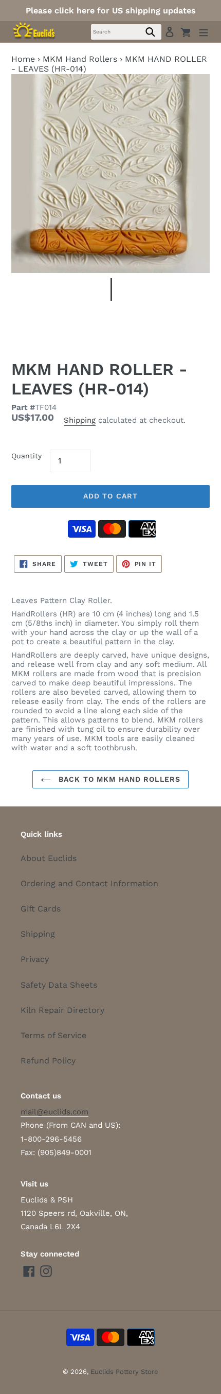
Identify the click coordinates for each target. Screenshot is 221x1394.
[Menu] (203, 31)
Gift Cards (41, 909)
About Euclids (49, 858)
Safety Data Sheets (59, 985)
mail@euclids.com (54, 1111)
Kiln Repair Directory (62, 1010)
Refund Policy (48, 1060)
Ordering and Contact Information (89, 883)
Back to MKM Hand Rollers (118, 779)
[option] (110, 292)
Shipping (80, 420)
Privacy (35, 959)
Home (23, 59)
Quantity (26, 456)
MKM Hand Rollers (80, 59)
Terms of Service (53, 1035)
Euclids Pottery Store (124, 1371)
